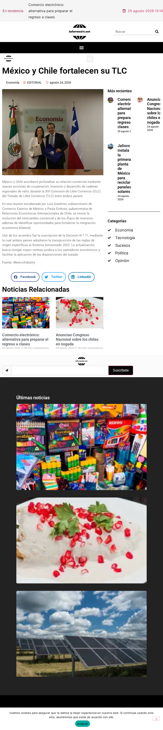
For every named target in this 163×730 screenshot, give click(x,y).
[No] (156, 718)
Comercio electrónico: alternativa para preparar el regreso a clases (25, 334)
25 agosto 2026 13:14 (145, 8)
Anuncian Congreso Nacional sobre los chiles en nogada (77, 334)
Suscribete (121, 365)
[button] (81, 42)
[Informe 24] (79, 27)
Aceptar (82, 723)
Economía (12, 77)
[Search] (156, 27)
